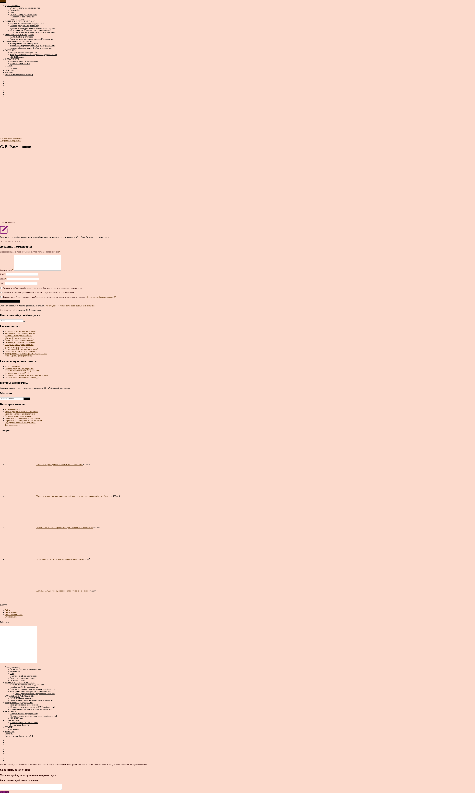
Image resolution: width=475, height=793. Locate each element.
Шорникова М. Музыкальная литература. (22, 377)
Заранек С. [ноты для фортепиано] (19, 340)
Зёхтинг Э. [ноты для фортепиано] (19, 338)
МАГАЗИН (9, 70)
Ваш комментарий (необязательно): (19, 780)
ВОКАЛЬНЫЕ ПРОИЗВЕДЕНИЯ (19, 35)
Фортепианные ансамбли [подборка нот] (27, 23)
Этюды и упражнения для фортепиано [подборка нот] (32, 28)
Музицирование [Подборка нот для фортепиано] (30, 30)
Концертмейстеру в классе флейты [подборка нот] (31, 48)
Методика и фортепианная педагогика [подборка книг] (33, 55)
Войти (7, 610)
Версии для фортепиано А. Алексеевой (21, 412)
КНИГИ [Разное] (17, 57)
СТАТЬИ (9, 66)
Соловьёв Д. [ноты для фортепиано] (20, 342)
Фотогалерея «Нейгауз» (20, 64)
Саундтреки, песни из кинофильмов (20, 423)
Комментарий (6, 270)
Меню (3, 1)
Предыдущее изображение (11, 138)
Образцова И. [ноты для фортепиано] (20, 351)
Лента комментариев (14, 615)
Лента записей (11, 612)
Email (3, 279)
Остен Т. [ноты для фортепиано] (18, 347)
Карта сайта (15, 10)
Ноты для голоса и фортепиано (18, 416)
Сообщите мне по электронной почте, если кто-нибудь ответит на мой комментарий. (38, 292)
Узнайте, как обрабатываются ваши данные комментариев (70, 306)
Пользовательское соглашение (22, 17)
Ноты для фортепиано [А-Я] (17, 373)
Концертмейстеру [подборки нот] (19, 41)
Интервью (14, 68)
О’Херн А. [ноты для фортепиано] (19, 345)
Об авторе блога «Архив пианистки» (25, 8)
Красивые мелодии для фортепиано (20, 414)
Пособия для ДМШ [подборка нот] (24, 26)
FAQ (12, 12)
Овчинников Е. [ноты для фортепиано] (21, 349)
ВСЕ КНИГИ (10, 50)
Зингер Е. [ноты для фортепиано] (19, 336)
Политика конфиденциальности (23, 14)
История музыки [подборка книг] (24, 52)
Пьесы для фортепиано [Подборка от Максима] (35, 32)
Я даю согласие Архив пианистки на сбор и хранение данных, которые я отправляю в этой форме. (59, 297)
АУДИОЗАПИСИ (12, 409)
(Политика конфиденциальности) (100, 297)
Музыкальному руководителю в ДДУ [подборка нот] (32, 46)
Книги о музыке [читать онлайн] (19, 75)
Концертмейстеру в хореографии (24, 43)
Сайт (2, 283)
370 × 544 (22, 241)
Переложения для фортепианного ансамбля (23, 420)
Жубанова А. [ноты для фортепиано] (20, 331)
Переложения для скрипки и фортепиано (22, 418)
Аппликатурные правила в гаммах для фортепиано (26, 375)
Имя (2, 274)
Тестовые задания (12, 425)
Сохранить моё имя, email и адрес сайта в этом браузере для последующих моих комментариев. (43, 288)
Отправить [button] (4, 792)
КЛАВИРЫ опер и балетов (21, 37)
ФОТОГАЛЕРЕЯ (12, 59)
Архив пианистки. (20, 764)
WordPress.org (10, 617)
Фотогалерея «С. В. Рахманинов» (24, 61)
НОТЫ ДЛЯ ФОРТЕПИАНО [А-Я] (20, 21)
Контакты (9, 72)
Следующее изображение (10, 140)
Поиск (26, 399)
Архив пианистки (12, 6)
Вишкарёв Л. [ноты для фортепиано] (20, 333)
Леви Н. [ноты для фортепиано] (18, 356)
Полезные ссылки (17, 19)
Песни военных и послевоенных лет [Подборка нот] (32, 39)
